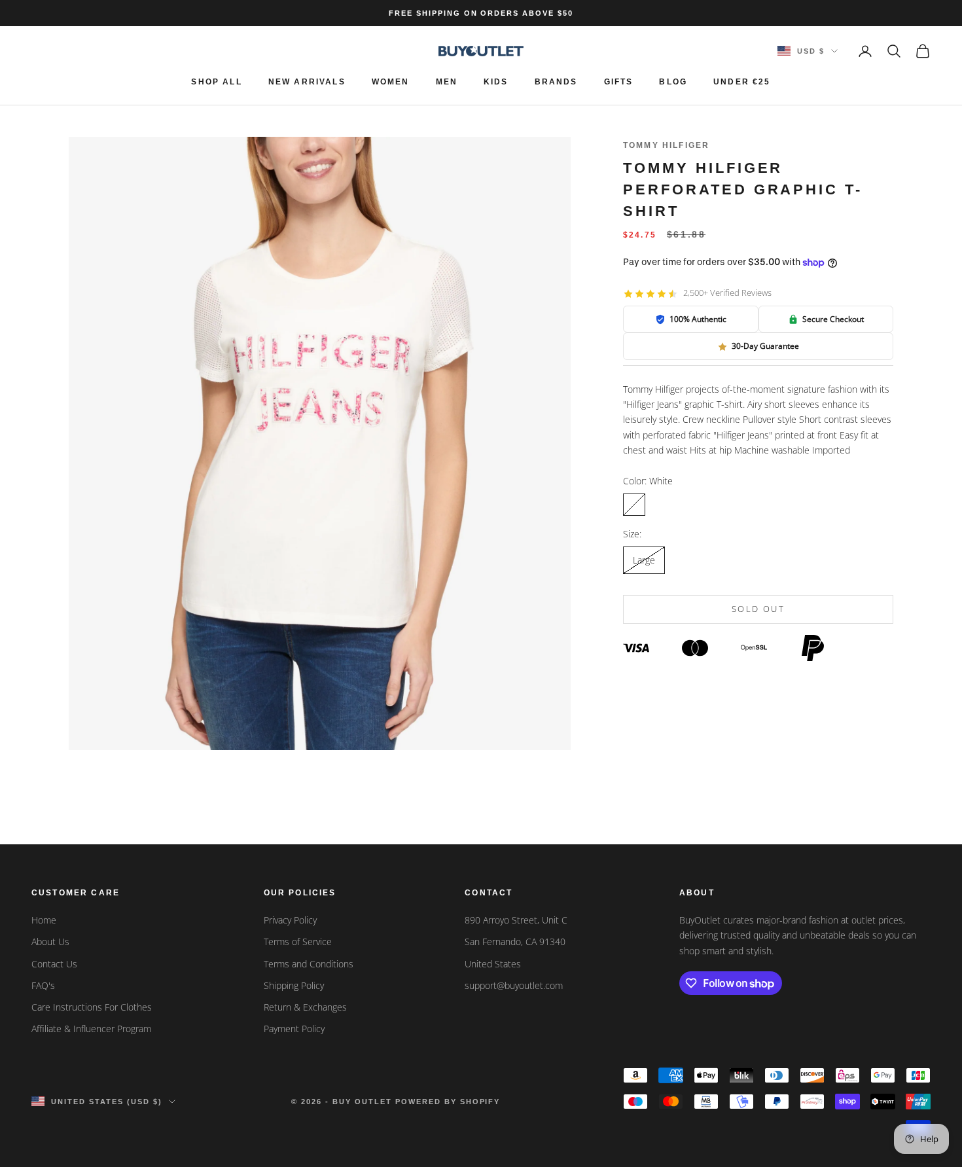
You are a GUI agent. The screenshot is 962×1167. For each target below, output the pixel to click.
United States (493, 964)
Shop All (216, 81)
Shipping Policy (294, 985)
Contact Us (54, 964)
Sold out (758, 609)
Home (43, 920)
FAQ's (43, 985)
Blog (673, 81)
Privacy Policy (290, 920)
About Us (50, 941)
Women (391, 81)
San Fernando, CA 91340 (515, 941)
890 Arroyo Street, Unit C (516, 920)
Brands (556, 81)
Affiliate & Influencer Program (91, 1028)
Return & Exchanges (305, 1007)
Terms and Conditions (308, 964)
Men (446, 81)
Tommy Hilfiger (666, 145)
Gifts (618, 81)
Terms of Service (298, 941)
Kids (496, 81)
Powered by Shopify (448, 1101)
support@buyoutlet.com (514, 985)
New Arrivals (307, 81)
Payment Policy (294, 1028)
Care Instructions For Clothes (91, 1007)
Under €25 (741, 81)
